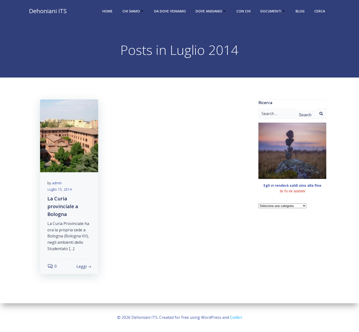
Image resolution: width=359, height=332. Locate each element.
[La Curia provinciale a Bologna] (69, 135)
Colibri (236, 317)
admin (57, 183)
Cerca (319, 11)
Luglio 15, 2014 (59, 189)
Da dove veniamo (170, 11)
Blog (300, 11)
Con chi (243, 11)
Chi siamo (131, 11)
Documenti (270, 11)
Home (107, 11)
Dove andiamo (209, 11)
